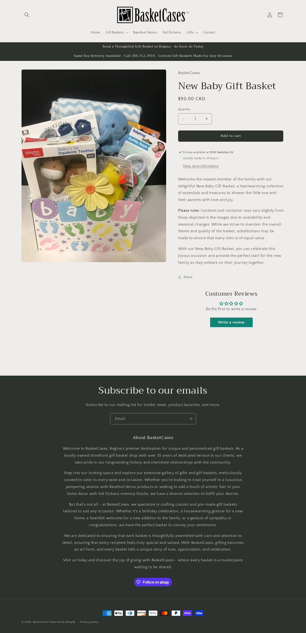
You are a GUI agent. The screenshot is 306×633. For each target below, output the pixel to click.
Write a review (231, 322)
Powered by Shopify (62, 622)
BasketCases (41, 622)
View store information (201, 166)
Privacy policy (89, 622)
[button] (27, 15)
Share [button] (188, 277)
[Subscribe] (190, 418)
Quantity (184, 109)
